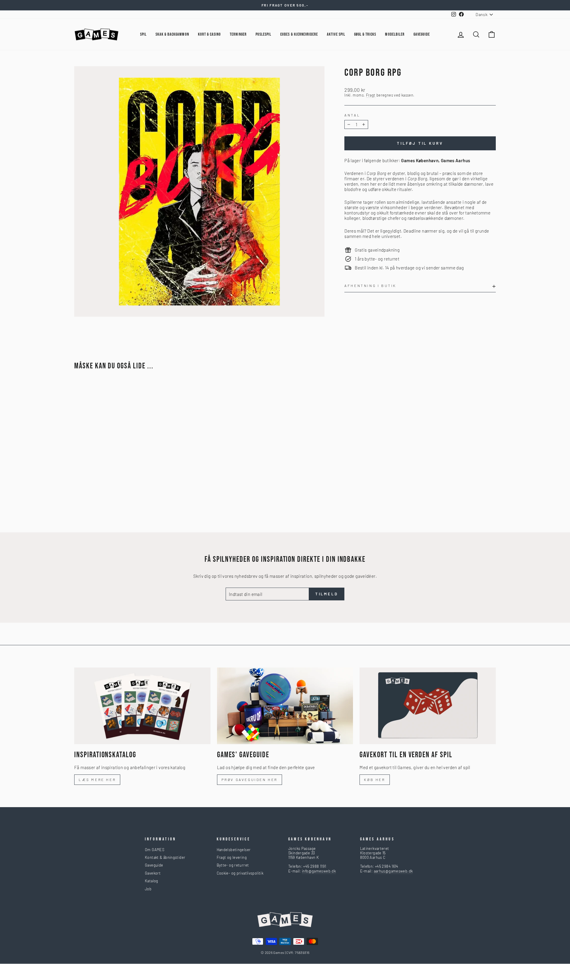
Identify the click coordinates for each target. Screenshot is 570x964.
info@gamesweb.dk (319, 871)
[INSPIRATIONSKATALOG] (142, 706)
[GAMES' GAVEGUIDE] (285, 706)
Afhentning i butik (370, 285)
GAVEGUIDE (422, 34)
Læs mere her (97, 779)
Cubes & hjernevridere (299, 34)
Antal (352, 115)
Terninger (238, 34)
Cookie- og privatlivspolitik (240, 873)
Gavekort (153, 873)
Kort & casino (209, 34)
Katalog (151, 880)
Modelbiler (395, 34)
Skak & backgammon (172, 34)
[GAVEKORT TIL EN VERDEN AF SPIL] (428, 706)
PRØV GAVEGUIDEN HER (249, 779)
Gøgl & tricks (365, 34)
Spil (143, 34)
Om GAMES (154, 849)
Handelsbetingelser (234, 849)
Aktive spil (336, 34)
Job (148, 888)
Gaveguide (154, 865)
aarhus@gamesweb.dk (393, 871)
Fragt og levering (232, 857)
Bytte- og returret (233, 865)
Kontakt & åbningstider (165, 857)
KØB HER (374, 779)
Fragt (371, 95)
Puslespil (263, 34)
